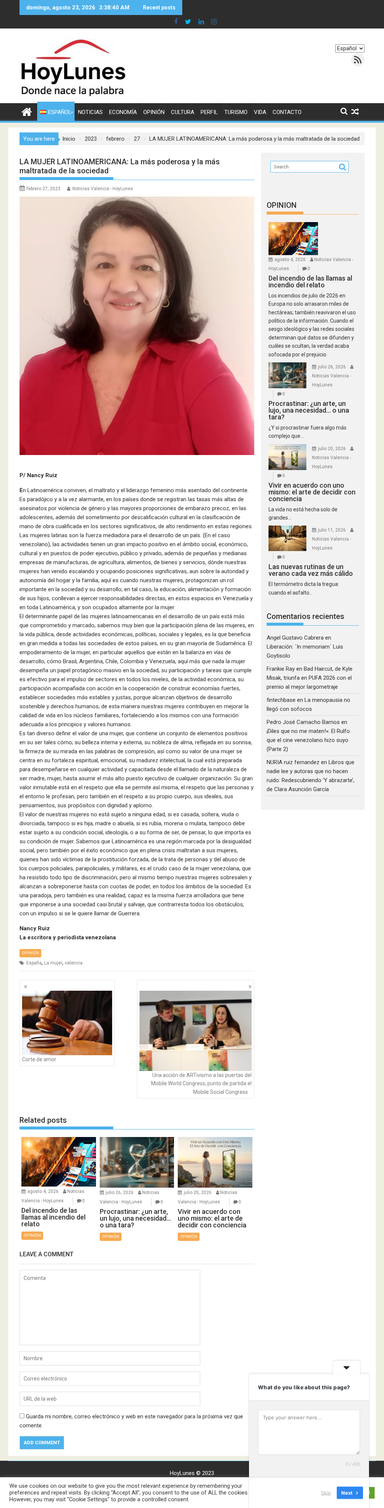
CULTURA (182, 112)
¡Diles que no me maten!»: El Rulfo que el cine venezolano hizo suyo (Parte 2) (308, 740)
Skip (326, 1493)
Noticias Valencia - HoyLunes (102, 188)
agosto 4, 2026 (42, 1191)
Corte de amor (39, 1059)
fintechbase (281, 700)
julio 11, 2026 (332, 530)
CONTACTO (287, 112)
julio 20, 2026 (198, 1192)
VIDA (260, 112)
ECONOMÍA (123, 112)
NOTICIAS (90, 112)
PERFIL (209, 112)
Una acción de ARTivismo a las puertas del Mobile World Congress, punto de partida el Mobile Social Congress (201, 1083)
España (34, 963)
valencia (73, 963)
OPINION (282, 205)
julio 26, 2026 (120, 1192)
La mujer (53, 963)
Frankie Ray (281, 668)
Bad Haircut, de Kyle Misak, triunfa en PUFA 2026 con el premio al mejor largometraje (309, 677)
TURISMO (236, 112)
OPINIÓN (154, 112)
